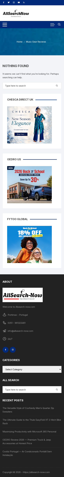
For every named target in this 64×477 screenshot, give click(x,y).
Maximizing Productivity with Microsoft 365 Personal (29, 431)
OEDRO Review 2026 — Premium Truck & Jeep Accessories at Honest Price (27, 441)
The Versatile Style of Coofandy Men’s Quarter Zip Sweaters (28, 410)
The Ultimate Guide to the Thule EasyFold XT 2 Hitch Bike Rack (32, 421)
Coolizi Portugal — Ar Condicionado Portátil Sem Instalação (27, 453)
